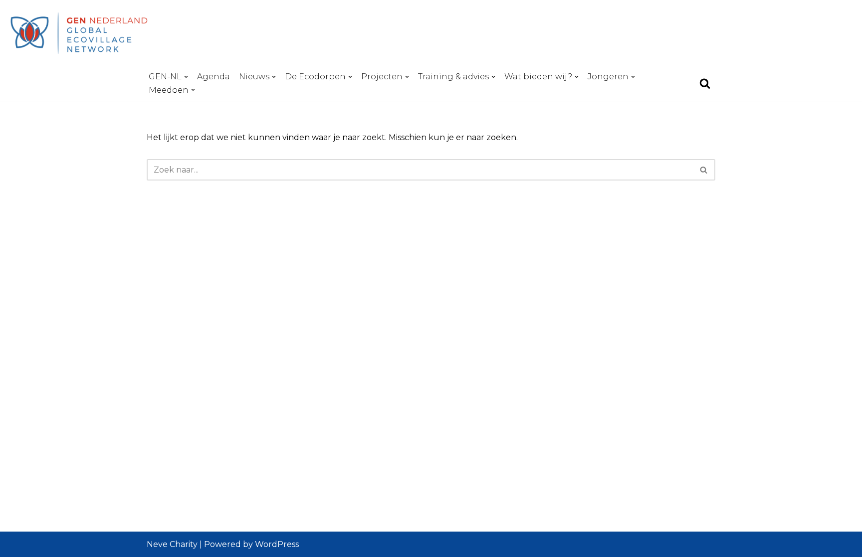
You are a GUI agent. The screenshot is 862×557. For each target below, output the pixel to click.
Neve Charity (172, 544)
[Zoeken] (704, 83)
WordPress (277, 544)
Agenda (213, 76)
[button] (186, 77)
